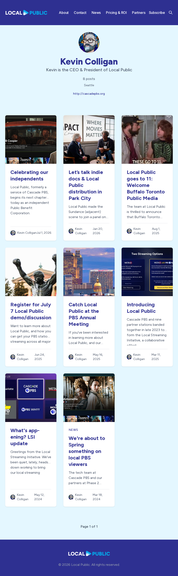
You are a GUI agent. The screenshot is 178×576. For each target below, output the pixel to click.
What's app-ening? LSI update (25, 436)
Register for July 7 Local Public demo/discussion (30, 311)
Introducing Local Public (141, 307)
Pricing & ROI (116, 12)
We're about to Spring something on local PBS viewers (87, 451)
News (96, 12)
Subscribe (157, 12)
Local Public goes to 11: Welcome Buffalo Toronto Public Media (146, 185)
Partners (138, 12)
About (64, 12)
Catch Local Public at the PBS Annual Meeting (84, 314)
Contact (80, 12)
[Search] (170, 12)
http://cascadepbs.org (89, 94)
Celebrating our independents (29, 175)
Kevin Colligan (89, 61)
